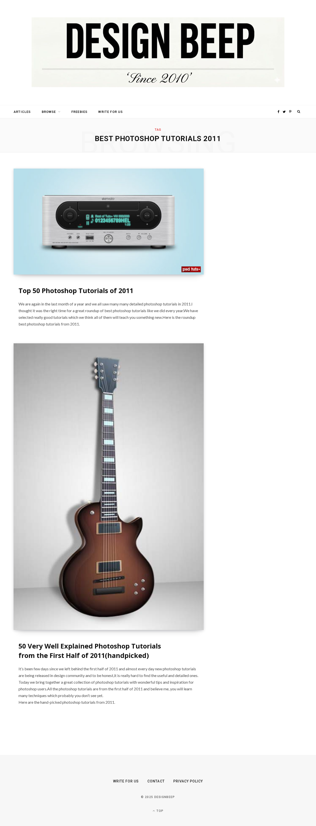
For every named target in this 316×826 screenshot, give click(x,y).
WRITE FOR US (110, 112)
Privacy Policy (188, 781)
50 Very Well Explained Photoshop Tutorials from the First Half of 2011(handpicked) (90, 650)
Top (159, 811)
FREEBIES (79, 112)
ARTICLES (22, 112)
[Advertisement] (255, 243)
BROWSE (49, 112)
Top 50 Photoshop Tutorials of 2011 (76, 290)
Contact (155, 781)
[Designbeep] (158, 52)
